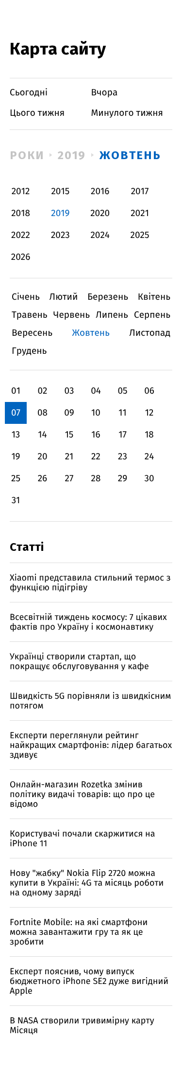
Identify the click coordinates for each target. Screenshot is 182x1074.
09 (69, 413)
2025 (140, 235)
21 (69, 456)
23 (122, 456)
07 (15, 413)
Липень (112, 315)
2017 (140, 191)
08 (42, 413)
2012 (21, 191)
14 (42, 434)
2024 (100, 235)
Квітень (154, 297)
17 (122, 434)
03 (69, 391)
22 (95, 456)
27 (69, 478)
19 (15, 456)
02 (42, 391)
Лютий (64, 297)
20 (42, 456)
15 (69, 434)
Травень (30, 315)
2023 (60, 235)
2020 (100, 213)
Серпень (152, 315)
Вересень (32, 333)
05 (122, 391)
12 (149, 413)
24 (149, 456)
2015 (60, 191)
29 (122, 478)
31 (16, 500)
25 (15, 478)
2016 (100, 191)
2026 (21, 257)
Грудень (29, 351)
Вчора (104, 92)
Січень (26, 297)
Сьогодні (29, 92)
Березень (107, 297)
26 (43, 478)
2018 (20, 213)
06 (149, 391)
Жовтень (130, 155)
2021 (140, 213)
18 (149, 434)
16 (95, 434)
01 (15, 391)
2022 (20, 235)
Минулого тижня (127, 113)
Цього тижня (37, 113)
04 (96, 391)
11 (122, 413)
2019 (72, 155)
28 (96, 478)
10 (95, 413)
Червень (71, 315)
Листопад (149, 333)
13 (16, 434)
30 (149, 478)
